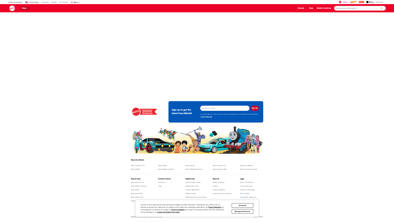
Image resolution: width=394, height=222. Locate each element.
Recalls (54, 2)
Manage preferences (242, 211)
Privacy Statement (214, 207)
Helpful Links (190, 179)
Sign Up (255, 108)
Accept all (242, 205)
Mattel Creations (324, 8)
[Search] (381, 8)
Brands (301, 8)
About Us (216, 179)
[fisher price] (361, 2)
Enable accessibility (15, 2)
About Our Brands (137, 160)
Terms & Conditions (178, 209)
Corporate (45, 2)
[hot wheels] (353, 2)
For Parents (64, 2)
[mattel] (340, 2)
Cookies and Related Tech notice (168, 212)
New (311, 8)
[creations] (370, 2)
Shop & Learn (136, 179)
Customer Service (164, 179)
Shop (24, 8)
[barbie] (346, 2)
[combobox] (360, 8)
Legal (242, 179)
